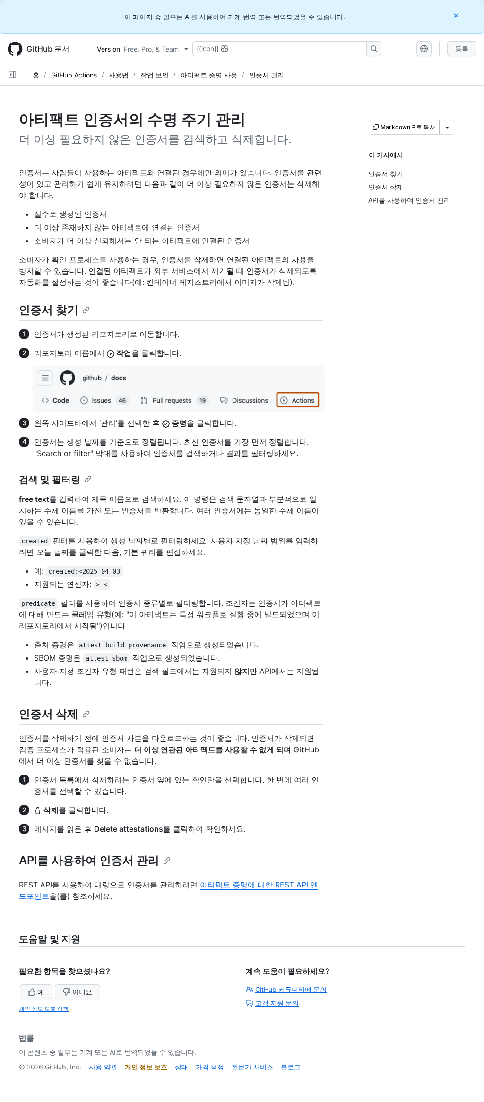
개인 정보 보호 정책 (44, 1008)
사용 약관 (103, 1067)
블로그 (291, 1067)
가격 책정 (210, 1067)
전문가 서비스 (252, 1067)
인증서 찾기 (48, 310)
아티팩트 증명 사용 (209, 75)
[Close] (457, 15)
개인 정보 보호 (146, 1067)
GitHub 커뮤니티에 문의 (291, 989)
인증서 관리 (266, 75)
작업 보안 (154, 75)
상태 (181, 1067)
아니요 (82, 992)
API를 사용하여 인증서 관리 (89, 860)
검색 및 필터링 (49, 479)
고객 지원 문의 (277, 1003)
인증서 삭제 (48, 714)
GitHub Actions (74, 75)
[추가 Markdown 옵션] (447, 127)
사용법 (119, 75)
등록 (461, 48)
